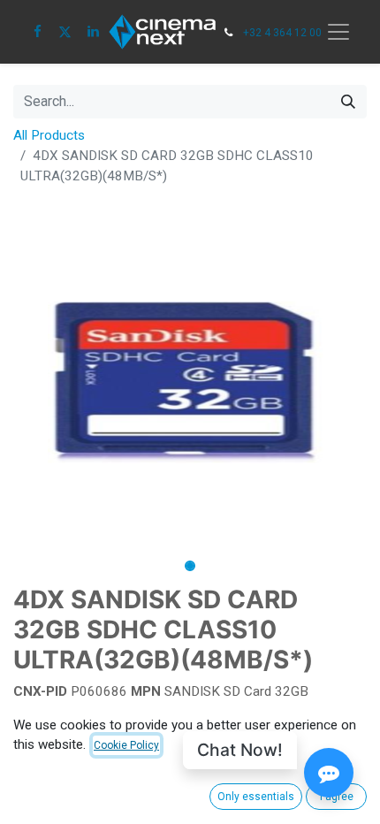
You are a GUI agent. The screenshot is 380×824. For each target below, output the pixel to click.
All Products (49, 135)
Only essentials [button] (255, 796)
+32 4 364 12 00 (282, 33)
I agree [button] (336, 796)
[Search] (348, 101)
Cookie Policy (126, 745)
